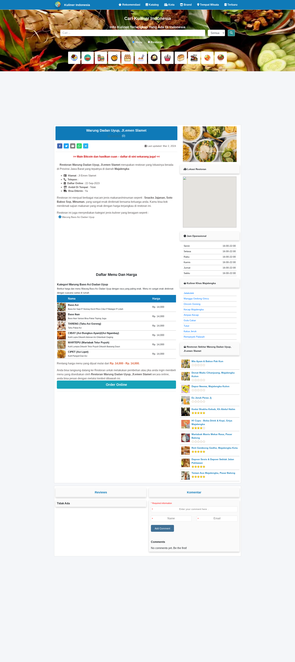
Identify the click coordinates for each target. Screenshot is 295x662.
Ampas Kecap (191, 315)
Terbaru (232, 4)
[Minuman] (167, 58)
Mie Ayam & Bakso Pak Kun (207, 361)
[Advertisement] (147, 98)
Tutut (186, 325)
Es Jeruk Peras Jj (202, 397)
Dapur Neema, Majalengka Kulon (210, 386)
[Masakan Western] (74, 58)
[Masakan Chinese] (87, 58)
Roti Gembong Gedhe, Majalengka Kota (215, 448)
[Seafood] (194, 58)
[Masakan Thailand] (207, 58)
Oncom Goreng (192, 304)
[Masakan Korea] (154, 58)
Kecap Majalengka (194, 309)
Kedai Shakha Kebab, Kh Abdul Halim (213, 409)
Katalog (153, 4)
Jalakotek (189, 293)
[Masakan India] (114, 58)
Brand (187, 4)
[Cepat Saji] (101, 58)
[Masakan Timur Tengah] (221, 58)
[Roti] (181, 58)
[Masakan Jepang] (141, 58)
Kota (171, 4)
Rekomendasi (131, 4)
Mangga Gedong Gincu (196, 298)
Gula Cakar (190, 320)
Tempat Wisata (209, 4)
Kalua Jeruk (190, 331)
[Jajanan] (127, 58)
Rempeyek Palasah (194, 336)
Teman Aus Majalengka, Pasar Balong (213, 473)
